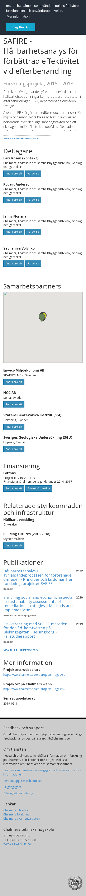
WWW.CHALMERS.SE (17, 844)
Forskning (33, 173)
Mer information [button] (18, 16)
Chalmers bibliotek (15, 810)
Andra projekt (14, 173)
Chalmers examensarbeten (21, 818)
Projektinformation (39, 488)
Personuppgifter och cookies (22, 781)
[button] (42, 317)
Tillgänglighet (12, 787)
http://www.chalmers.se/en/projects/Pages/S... (34, 675)
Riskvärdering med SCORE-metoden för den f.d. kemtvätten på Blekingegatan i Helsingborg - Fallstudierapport (35, 630)
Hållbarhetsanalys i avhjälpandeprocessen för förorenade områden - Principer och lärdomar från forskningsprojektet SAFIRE (38, 577)
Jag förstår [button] (20, 27)
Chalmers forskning (16, 814)
